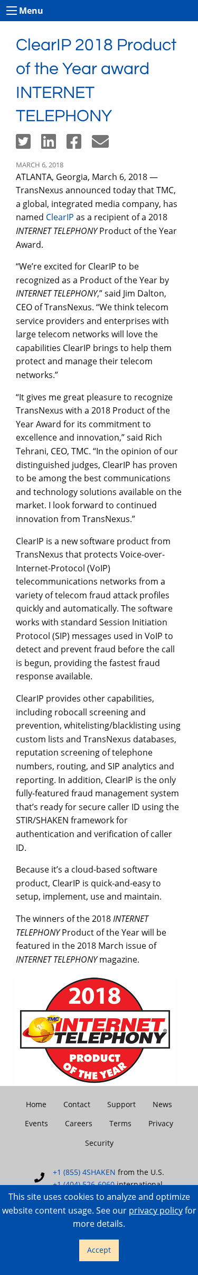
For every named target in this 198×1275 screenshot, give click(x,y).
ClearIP (60, 217)
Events (36, 1123)
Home (36, 1104)
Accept (99, 1250)
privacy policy (156, 1210)
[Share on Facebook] (79, 144)
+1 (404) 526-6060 (84, 1184)
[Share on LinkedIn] (54, 144)
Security (99, 1143)
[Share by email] (104, 144)
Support (121, 1104)
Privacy (160, 1123)
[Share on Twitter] (28, 144)
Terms (120, 1123)
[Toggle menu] (11, 10)
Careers (78, 1123)
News (162, 1104)
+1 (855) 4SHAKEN (84, 1172)
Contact (76, 1104)
